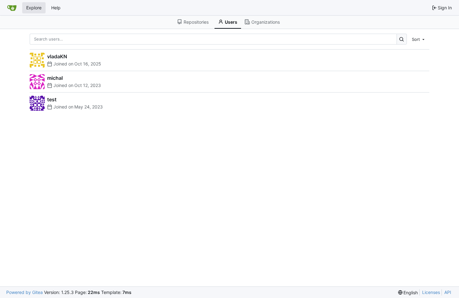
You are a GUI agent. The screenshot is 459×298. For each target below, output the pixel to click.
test (52, 99)
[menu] (418, 39)
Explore (34, 7)
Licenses (431, 292)
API (447, 292)
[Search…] (402, 39)
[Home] (12, 7)
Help (56, 7)
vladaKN (57, 56)
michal (55, 78)
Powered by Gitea (24, 292)
